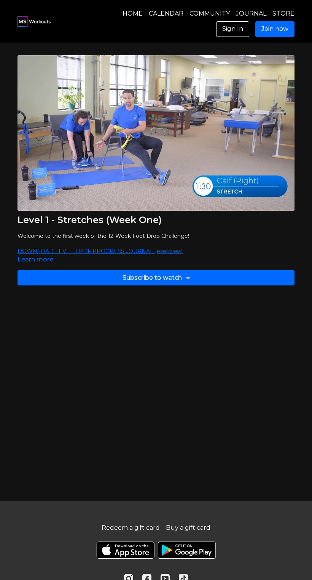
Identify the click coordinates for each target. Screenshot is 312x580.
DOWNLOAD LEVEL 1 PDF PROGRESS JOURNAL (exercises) (100, 251)
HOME (133, 13)
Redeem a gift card (131, 527)
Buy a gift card (188, 527)
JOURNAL (251, 13)
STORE (283, 13)
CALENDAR (166, 13)
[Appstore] (125, 550)
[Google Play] (187, 550)
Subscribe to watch (152, 277)
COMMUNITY (209, 13)
